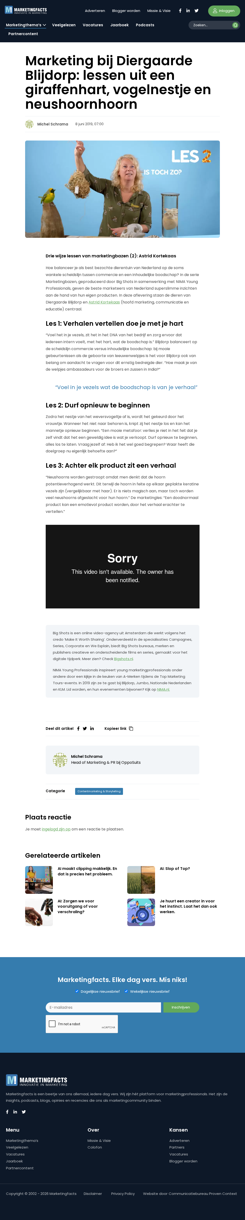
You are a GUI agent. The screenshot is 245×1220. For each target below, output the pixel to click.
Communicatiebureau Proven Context (203, 1193)
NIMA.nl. (163, 689)
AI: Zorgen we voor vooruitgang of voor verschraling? (78, 906)
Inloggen (226, 10)
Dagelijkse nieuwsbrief (100, 991)
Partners (176, 1147)
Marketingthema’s (23, 24)
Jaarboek (119, 24)
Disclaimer (93, 1193)
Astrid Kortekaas (104, 302)
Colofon (95, 1147)
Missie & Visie (159, 10)
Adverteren (95, 10)
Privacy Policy (123, 1193)
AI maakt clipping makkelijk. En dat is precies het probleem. (87, 871)
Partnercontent (23, 33)
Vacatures (93, 24)
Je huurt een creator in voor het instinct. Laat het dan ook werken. (188, 906)
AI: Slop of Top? (175, 868)
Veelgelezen (64, 24)
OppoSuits (131, 762)
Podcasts (145, 24)
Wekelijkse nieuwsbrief (150, 991)
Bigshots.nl (123, 658)
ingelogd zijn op (56, 829)
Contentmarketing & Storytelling (99, 791)
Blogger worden (126, 10)
